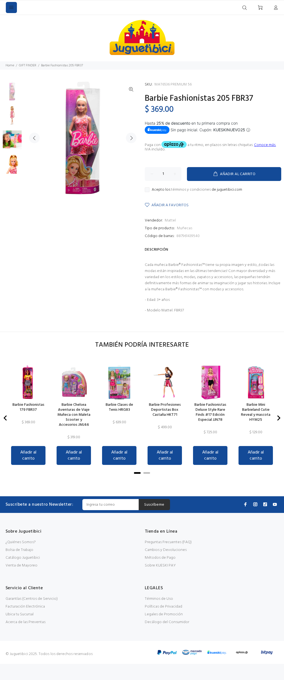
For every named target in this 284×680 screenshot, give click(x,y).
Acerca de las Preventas (25, 622)
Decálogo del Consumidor (167, 622)
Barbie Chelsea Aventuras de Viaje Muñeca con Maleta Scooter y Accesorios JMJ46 (73, 414)
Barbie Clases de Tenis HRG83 (119, 407)
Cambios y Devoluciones (166, 550)
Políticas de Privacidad (163, 606)
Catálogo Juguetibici (23, 558)
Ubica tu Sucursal (20, 614)
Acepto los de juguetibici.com (197, 190)
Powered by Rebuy (142, 481)
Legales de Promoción (164, 614)
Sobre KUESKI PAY (160, 565)
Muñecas (184, 228)
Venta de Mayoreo (21, 565)
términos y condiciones (191, 190)
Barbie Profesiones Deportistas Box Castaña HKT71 (165, 409)
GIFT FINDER (27, 65)
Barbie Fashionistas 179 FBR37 (28, 407)
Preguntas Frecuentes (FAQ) (168, 542)
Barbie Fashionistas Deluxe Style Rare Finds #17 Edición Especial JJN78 (210, 412)
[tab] (137, 473)
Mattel (170, 220)
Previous (34, 138)
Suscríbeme (154, 505)
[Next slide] (278, 418)
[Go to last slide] (5, 418)
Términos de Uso (159, 599)
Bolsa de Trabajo (19, 550)
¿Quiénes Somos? (21, 542)
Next (131, 138)
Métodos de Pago (160, 558)
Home (10, 65)
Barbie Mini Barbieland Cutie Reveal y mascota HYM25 (255, 412)
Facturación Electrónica (25, 606)
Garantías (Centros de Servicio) (32, 599)
